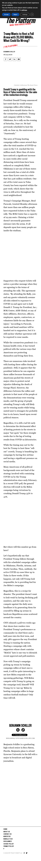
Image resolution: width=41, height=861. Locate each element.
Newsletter (8, 839)
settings (24, 10)
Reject (15, 14)
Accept (6, 14)
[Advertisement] (20, 255)
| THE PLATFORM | (10, 46)
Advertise (7, 836)
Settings (24, 14)
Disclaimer (7, 841)
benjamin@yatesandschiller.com (20, 738)
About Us (6, 832)
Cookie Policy (8, 844)
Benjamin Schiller (9, 51)
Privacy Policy (8, 846)
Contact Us (7, 834)
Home (5, 829)
